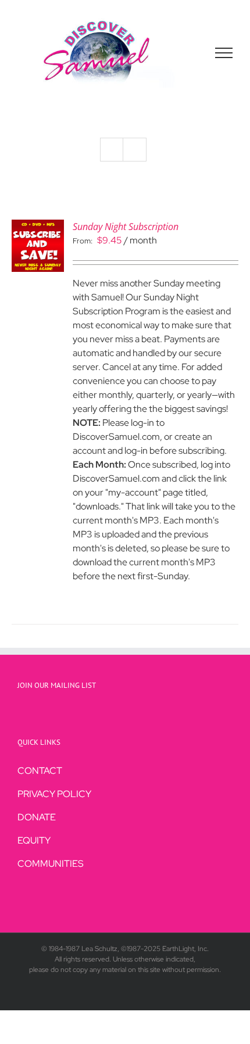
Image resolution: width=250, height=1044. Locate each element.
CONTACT (39, 771)
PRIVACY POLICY (54, 794)
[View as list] (134, 149)
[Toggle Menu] (224, 53)
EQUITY (34, 840)
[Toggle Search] (183, 52)
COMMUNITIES (50, 864)
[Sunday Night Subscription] (38, 226)
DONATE (36, 817)
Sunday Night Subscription (125, 226)
